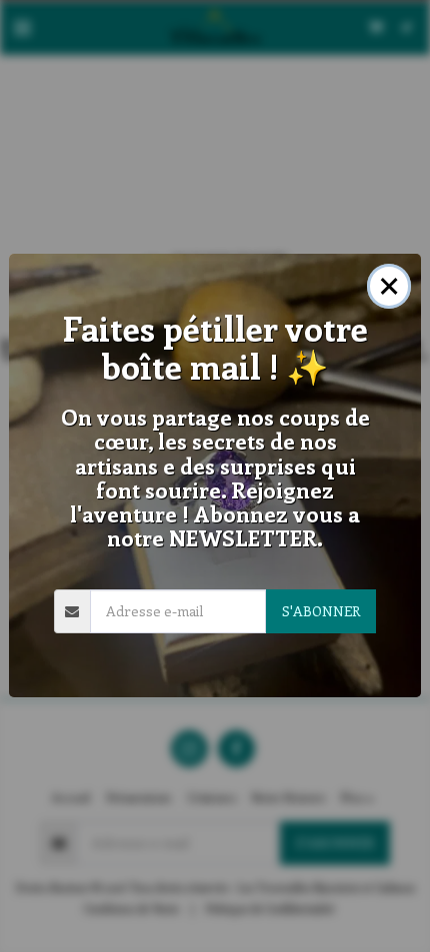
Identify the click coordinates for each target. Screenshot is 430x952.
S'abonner (321, 610)
